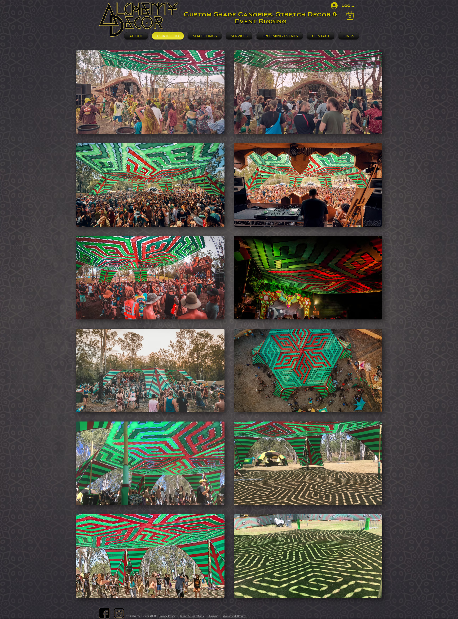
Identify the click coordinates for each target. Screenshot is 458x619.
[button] (350, 15)
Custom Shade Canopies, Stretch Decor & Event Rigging (260, 18)
